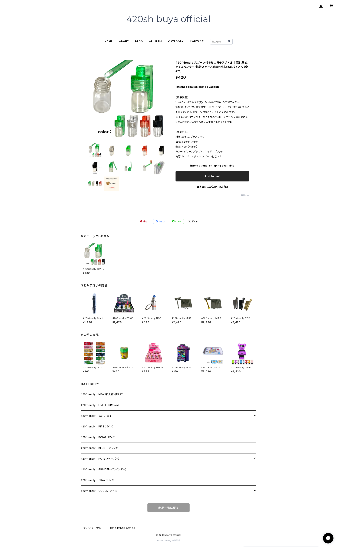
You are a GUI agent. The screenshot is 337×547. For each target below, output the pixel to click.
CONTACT (197, 41)
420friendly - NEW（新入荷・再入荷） (102, 394)
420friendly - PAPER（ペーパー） (100, 458)
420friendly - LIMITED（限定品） (100, 405)
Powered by (164, 540)
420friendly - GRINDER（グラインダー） (104, 469)
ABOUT (124, 41)
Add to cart (212, 176)
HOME (108, 41)
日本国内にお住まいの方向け (212, 186)
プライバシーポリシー (94, 528)
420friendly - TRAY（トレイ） (98, 480)
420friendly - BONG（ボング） (98, 437)
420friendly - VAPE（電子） (97, 415)
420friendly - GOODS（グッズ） (99, 490)
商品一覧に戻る (168, 508)
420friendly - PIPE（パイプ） (97, 426)
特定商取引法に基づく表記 (123, 528)
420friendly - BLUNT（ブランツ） (100, 447)
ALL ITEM (155, 41)
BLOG (139, 41)
